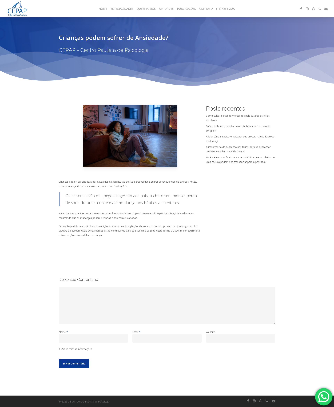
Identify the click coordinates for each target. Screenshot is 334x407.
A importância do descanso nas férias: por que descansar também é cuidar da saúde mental (238, 149)
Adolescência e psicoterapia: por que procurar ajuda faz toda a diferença (240, 139)
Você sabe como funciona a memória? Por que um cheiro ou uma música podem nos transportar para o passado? (240, 159)
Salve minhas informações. (77, 349)
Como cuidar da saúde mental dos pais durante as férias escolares (238, 118)
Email (136, 332)
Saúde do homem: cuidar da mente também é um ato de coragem (238, 128)
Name (63, 332)
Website (210, 332)
